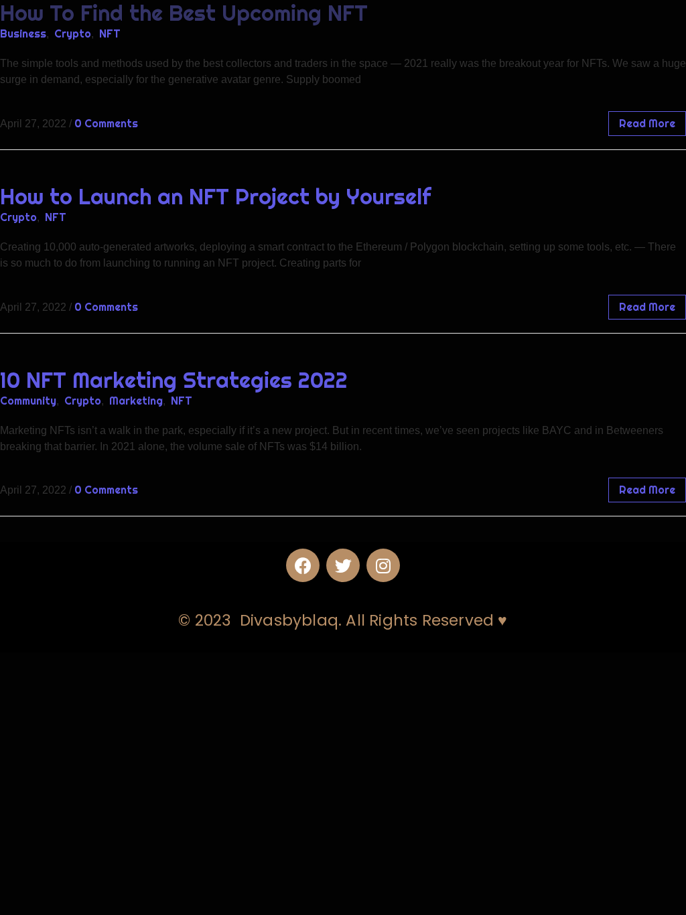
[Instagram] (383, 565)
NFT (110, 33)
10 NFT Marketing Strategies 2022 (174, 379)
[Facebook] (303, 565)
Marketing (136, 400)
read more (647, 123)
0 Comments (106, 123)
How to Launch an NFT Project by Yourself (215, 196)
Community (28, 400)
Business (23, 33)
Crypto (72, 33)
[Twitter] (343, 565)
